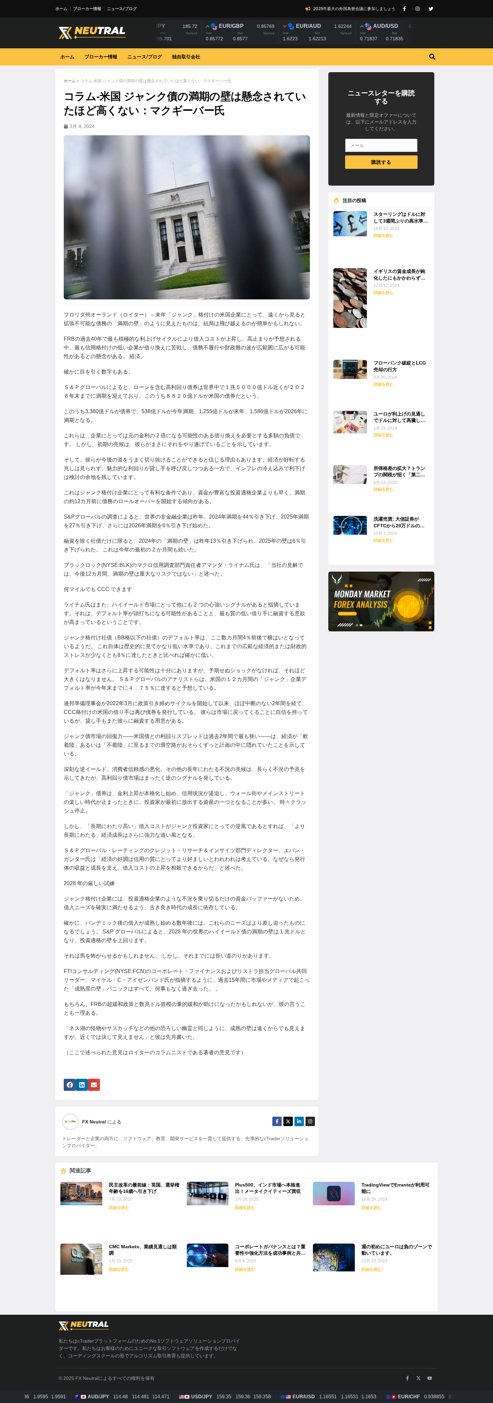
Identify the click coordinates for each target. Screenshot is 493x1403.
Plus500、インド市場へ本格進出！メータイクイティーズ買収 (268, 1188)
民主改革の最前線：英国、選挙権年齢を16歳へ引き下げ (144, 1188)
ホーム (70, 81)
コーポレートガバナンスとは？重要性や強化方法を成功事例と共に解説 (270, 1250)
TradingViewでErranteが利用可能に (396, 1188)
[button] (432, 56)
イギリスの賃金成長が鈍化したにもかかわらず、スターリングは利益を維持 (399, 275)
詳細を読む (384, 235)
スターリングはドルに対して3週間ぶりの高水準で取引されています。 (401, 218)
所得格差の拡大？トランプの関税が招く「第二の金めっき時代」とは (399, 472)
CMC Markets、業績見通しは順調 (143, 1250)
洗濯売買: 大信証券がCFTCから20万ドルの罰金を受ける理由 (399, 522)
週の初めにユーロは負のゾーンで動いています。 (397, 1250)
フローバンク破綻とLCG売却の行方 (400, 366)
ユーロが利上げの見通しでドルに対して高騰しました (399, 417)
